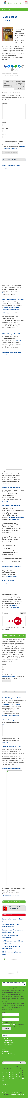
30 (3, 1081)
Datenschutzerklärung (8, 676)
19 (13, 1077)
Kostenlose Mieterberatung (11, 487)
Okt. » (8, 1084)
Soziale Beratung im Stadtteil (11, 352)
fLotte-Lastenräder (8, 581)
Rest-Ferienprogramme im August (13, 299)
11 (9, 1075)
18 (9, 1077)
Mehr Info (5, 293)
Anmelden (7, 1039)
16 (3, 1077)
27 (16, 1079)
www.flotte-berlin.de (14, 607)
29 (23, 1079)
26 (13, 1079)
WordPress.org (8, 1044)
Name (4, 122)
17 (6, 1077)
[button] (5, 66)
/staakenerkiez (14, 519)
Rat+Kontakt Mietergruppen (16, 517)
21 (19, 1077)
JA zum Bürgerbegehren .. (10, 720)
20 (16, 1077)
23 (3, 1079)
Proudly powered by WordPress (11, 1093)
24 (6, 1079)
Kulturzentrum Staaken (11, 75)
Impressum (5, 1051)
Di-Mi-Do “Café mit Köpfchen (10, 715)
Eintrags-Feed (8, 1040)
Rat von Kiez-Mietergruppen (11, 505)
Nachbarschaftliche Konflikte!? (12, 566)
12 (13, 1075)
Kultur (16, 73)
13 (16, 1075)
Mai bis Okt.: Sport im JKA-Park (12, 334)
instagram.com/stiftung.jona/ (11, 309)
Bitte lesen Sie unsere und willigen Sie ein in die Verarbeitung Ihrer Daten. (13, 676)
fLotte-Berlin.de (12, 605)
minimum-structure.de (17, 1094)
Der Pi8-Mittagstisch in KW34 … (12, 698)
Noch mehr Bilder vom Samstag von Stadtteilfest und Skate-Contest (20, 85)
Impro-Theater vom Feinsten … (12, 166)
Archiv (4, 1049)
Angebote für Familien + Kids (11, 746)
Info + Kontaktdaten (11, 576)
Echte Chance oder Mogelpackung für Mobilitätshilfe (8, 84)
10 (6, 1075)
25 (9, 1079)
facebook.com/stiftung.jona (11, 307)
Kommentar (6, 103)
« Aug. (4, 1084)
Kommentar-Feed (9, 1042)
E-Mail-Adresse (6, 129)
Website (4, 135)
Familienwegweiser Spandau (11, 768)
